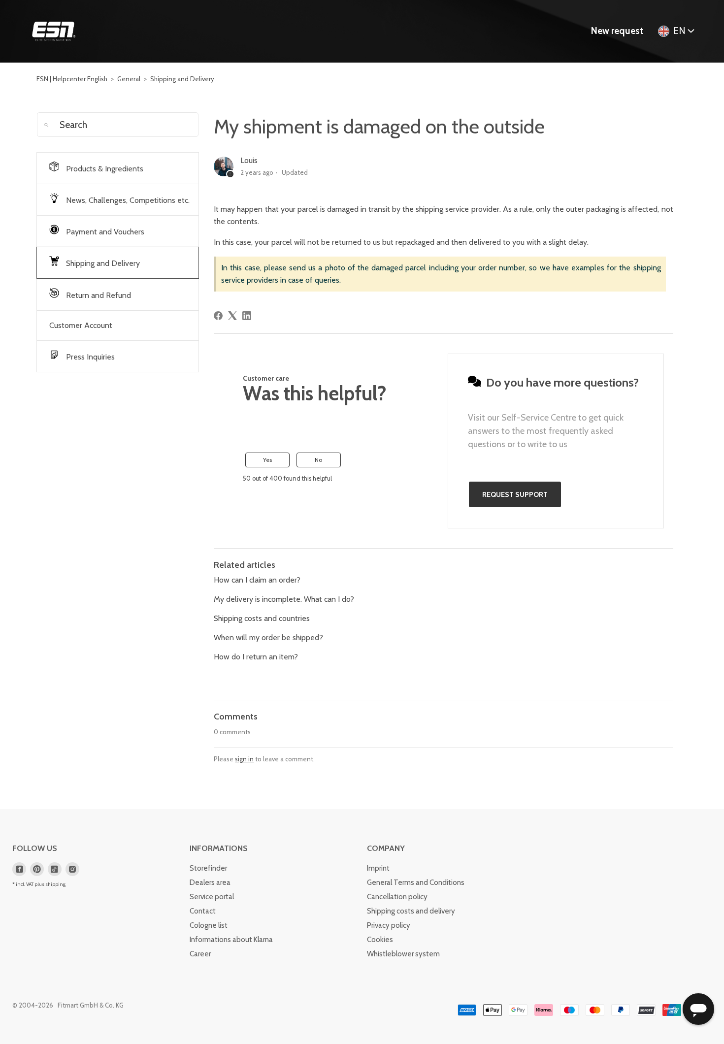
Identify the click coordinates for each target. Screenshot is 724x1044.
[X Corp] (232, 315)
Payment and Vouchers (104, 231)
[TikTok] (55, 869)
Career (200, 953)
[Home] (54, 31)
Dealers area (210, 882)
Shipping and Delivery (182, 79)
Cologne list (209, 925)
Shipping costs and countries (262, 618)
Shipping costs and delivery (411, 911)
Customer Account (80, 325)
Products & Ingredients (103, 168)
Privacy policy (388, 925)
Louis (249, 160)
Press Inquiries (89, 356)
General (128, 79)
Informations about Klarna (231, 939)
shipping (55, 884)
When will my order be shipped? (268, 637)
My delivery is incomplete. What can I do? (284, 599)
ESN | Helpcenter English (71, 79)
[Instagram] (72, 869)
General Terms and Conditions (415, 882)
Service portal (212, 896)
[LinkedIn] (246, 315)
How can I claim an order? (257, 580)
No (318, 459)
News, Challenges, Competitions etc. (127, 200)
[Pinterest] (37, 869)
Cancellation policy (397, 896)
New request (617, 30)
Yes (267, 459)
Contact (203, 911)
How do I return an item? (256, 656)
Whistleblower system (403, 953)
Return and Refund (97, 295)
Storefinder (208, 868)
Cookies (380, 939)
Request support (515, 494)
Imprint (378, 868)
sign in (244, 759)
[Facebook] (218, 315)
